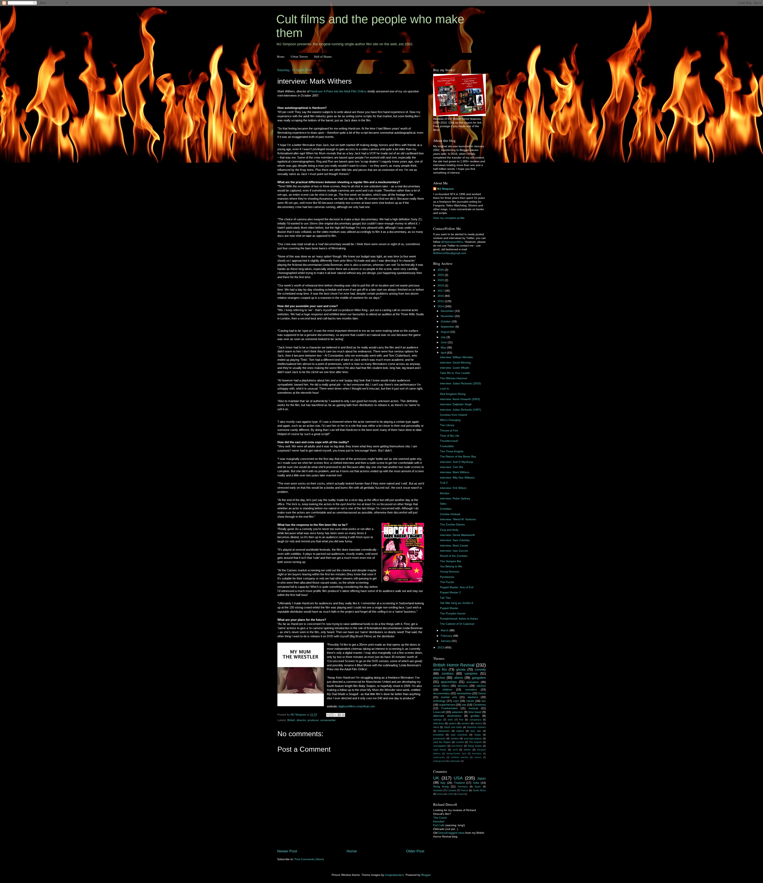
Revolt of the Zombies (454, 555)
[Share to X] (336, 715)
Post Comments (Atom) (309, 859)
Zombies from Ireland (453, 414)
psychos (439, 677)
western (465, 723)
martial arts (449, 697)
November (448, 316)
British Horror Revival (453, 664)
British (291, 720)
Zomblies (445, 508)
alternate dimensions (447, 715)
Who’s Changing (450, 420)
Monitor (444, 493)
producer (313, 720)
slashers (473, 697)
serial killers (441, 685)
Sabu (443, 503)
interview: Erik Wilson (453, 487)
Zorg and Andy (449, 529)
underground (439, 761)
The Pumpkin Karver (453, 613)
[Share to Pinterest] (343, 715)
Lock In (444, 388)
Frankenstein (449, 708)
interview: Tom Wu (451, 467)
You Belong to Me (451, 566)
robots (470, 700)
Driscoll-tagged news (451, 832)
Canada (451, 790)
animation (472, 682)
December (448, 310)
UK (436, 778)
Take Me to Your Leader (455, 372)
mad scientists (459, 734)
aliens (458, 677)
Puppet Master (449, 608)
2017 (441, 290)
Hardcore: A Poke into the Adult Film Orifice (338, 91)
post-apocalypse (473, 738)
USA (458, 778)
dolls (450, 719)
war (464, 704)
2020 (441, 280)
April (444, 352)
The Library (447, 425)
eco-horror (457, 746)
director (301, 720)
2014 (441, 306)
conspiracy (475, 719)
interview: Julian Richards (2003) (460, 383)
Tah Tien (445, 597)
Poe (461, 719)
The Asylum (475, 742)
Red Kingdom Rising (453, 394)
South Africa (479, 790)
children (447, 689)
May (444, 347)
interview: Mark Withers (454, 472)
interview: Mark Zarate (454, 545)
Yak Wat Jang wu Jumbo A (456, 603)
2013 (441, 647)
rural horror (439, 749)
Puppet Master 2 (450, 592)
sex (483, 700)
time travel (474, 712)
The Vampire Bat (450, 561)
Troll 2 (444, 482)
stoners (478, 757)
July (443, 337)
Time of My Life (449, 435)
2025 (441, 275)
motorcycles (439, 757)
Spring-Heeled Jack (456, 753)
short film (440, 669)
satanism (457, 712)
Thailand (459, 782)
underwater (454, 761)
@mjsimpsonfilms (452, 241)
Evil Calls (438, 825)
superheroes (447, 704)
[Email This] (328, 715)
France (464, 790)
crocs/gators (439, 746)
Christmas (479, 704)
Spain (477, 786)
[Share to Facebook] (339, 715)
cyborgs (437, 719)
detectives (438, 723)
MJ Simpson (445, 188)
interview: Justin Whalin (454, 367)
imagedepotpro (394, 874)
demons (463, 685)
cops (456, 700)
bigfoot (460, 731)
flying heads (475, 746)
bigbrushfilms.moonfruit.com (356, 706)
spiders (453, 723)
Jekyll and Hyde (453, 727)
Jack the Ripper (442, 742)
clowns (478, 723)
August (445, 331)
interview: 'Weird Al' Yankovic (458, 519)
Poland (460, 794)
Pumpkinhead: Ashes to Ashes (459, 618)
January (446, 640)
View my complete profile (449, 218)
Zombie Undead (450, 514)
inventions (477, 753)
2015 (441, 301)
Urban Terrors (299, 56)
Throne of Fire (449, 430)
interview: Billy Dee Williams (457, 477)
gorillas (475, 715)
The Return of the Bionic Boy (458, 456)
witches (481, 685)
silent (436, 727)
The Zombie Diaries (452, 524)
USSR (450, 794)
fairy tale (476, 731)
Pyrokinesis (447, 576)
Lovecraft (439, 712)
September (448, 326)
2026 (441, 269)
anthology (439, 700)
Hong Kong (441, 786)
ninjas (477, 734)
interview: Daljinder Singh (456, 404)
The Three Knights (451, 451)
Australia (438, 790)
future (482, 693)
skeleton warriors (460, 757)
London (460, 742)
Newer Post (287, 851)
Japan (481, 778)
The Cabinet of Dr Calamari (457, 623)
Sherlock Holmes (476, 727)
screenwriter (328, 720)
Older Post (415, 851)
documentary (441, 693)
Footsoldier (447, 446)
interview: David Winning (455, 362)
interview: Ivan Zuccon (454, 550)
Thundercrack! (449, 440)
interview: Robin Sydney (455, 498)
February (447, 635)
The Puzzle (447, 582)
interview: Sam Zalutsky (455, 540)
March (445, 630)
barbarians (444, 731)
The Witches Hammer (453, 378)
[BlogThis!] (332, 715)
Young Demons (449, 571)
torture (467, 749)
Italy (442, 782)
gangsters (479, 677)
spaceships (449, 682)
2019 (441, 285)
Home (281, 56)
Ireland (440, 794)
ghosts (461, 669)
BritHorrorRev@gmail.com (449, 253)
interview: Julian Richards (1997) (460, 409)
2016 (441, 295)
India (476, 782)
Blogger (426, 874)
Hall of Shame (323, 56)
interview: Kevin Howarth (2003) (460, 399)
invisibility (438, 734)
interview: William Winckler (456, 357)
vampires (471, 673)
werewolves (464, 693)
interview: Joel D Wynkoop (456, 461)
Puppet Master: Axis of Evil (456, 587)
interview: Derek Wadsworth (457, 535)
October (446, 321)
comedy (480, 669)
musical (473, 708)
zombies (447, 673)
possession (439, 738)
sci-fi (455, 749)
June (444, 342)
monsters (471, 689)
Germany (463, 786)
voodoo (455, 738)
